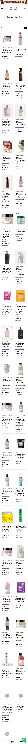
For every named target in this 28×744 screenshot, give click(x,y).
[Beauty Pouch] (14, 8)
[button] (25, 8)
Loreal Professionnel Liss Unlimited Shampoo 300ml (7, 457)
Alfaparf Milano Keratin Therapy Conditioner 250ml (6, 345)
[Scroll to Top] (25, 736)
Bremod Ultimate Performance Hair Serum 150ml (20, 528)
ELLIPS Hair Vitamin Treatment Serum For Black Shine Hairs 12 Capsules (20, 457)
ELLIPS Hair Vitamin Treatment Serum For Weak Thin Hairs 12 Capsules (7, 159)
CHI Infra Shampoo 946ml (20, 50)
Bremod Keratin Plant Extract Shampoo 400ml (6, 269)
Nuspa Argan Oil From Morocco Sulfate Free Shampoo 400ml (20, 87)
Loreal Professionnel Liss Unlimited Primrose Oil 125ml (7, 493)
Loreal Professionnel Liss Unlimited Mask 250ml (7, 420)
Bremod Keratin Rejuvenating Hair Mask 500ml (7, 528)
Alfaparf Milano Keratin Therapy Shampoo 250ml (6, 122)
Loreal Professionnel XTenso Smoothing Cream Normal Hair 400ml (20, 566)
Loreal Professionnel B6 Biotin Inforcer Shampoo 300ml (20, 672)
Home (8, 21)
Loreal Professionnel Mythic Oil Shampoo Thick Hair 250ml (6, 88)
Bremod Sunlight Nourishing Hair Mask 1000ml (20, 231)
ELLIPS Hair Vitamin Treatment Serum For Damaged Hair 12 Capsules (7, 309)
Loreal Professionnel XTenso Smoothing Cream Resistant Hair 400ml (7, 383)
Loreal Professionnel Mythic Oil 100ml (20, 158)
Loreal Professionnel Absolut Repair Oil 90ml (20, 123)
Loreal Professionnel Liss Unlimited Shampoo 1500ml (20, 195)
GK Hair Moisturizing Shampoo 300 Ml (6, 671)
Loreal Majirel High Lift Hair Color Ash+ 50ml (20, 492)
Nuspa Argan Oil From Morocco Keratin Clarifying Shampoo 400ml (7, 636)
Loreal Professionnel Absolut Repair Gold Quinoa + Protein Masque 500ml (19, 638)
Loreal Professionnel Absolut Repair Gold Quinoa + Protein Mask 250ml (6, 234)
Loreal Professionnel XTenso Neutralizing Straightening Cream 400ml (19, 272)
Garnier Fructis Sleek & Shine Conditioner (19, 707)
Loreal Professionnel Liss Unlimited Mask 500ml (7, 564)
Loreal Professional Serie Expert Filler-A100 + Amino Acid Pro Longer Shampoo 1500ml (7, 710)
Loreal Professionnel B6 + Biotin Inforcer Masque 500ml (7, 51)
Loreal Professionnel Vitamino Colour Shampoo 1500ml (6, 600)
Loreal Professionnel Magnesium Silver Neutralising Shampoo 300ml (20, 421)
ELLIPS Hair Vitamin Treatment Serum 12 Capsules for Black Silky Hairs (20, 600)
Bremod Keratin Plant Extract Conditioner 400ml (19, 345)
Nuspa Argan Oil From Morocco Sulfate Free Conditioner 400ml (6, 196)
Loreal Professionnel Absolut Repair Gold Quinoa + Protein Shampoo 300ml (20, 383)
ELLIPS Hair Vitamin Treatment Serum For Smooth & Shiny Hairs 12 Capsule (20, 310)
